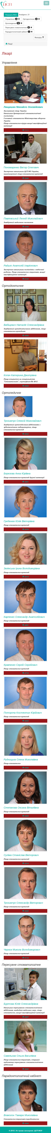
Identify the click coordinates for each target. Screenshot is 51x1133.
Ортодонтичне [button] (30, 19)
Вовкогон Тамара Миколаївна (21, 1115)
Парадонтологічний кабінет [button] (17, 31)
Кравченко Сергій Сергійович (20, 664)
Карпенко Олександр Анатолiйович (24, 617)
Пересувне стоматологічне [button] (17, 27)
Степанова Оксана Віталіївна (21, 807)
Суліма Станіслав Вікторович (21, 855)
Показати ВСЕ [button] (11, 14)
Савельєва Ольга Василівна (20, 1055)
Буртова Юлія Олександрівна (21, 1003)
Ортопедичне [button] (12, 23)
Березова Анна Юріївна (17, 473)
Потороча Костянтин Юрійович (23, 712)
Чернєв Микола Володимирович (22, 949)
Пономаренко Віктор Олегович (21, 167)
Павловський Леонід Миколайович (23, 218)
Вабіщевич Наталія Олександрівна (24, 325)
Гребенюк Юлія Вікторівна (19, 521)
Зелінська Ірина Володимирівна (22, 568)
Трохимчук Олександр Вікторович (23, 902)
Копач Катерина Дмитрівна (20, 375)
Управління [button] (11, 19)
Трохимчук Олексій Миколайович (22, 420)
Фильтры (38, 37)
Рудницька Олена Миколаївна (21, 759)
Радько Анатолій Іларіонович (21, 265)
